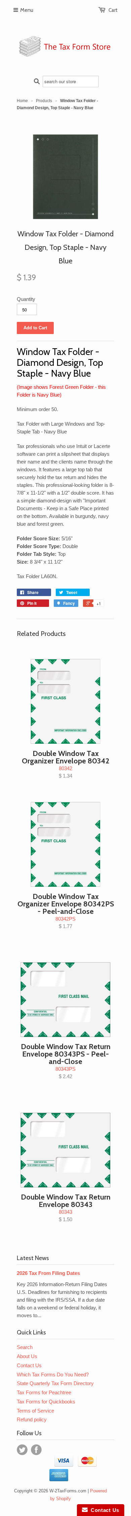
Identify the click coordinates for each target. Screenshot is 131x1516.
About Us (27, 1356)
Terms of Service (35, 1411)
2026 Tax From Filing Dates (48, 1273)
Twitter (22, 1449)
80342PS (65, 910)
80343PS (66, 1060)
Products (44, 100)
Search (25, 1347)
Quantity (26, 299)
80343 (66, 1207)
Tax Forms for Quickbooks (46, 1401)
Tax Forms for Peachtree (44, 1392)
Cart (113, 10)
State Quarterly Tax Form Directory (55, 1383)
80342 (66, 764)
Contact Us (29, 1365)
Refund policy (32, 1419)
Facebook (36, 1449)
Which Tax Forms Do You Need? (53, 1374)
